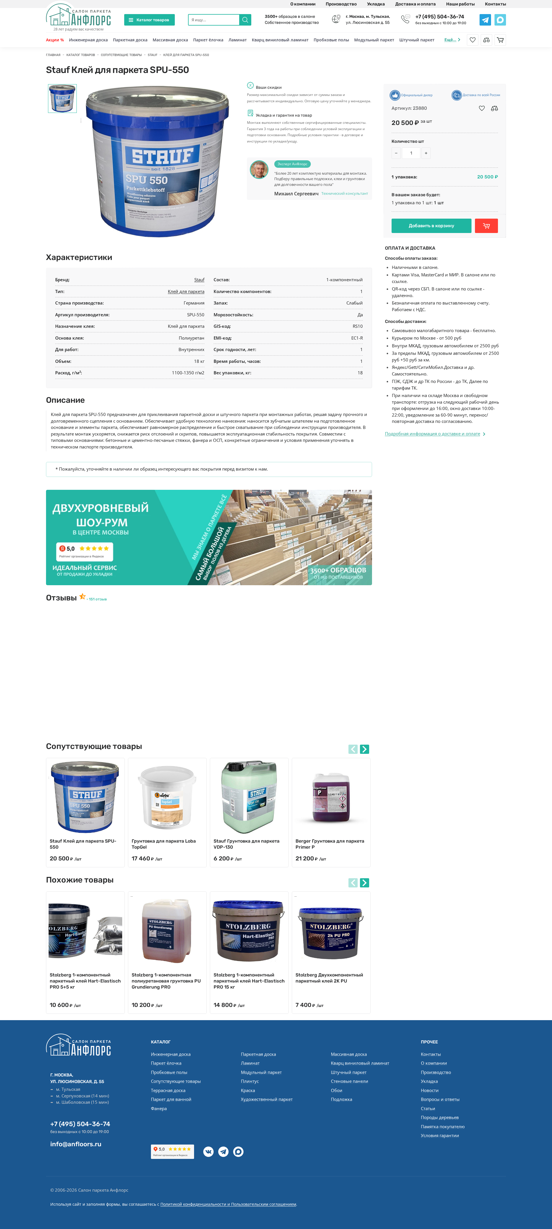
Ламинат (238, 40)
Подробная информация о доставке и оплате (432, 433)
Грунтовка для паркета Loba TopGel (164, 844)
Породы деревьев (440, 1117)
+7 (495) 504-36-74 (439, 17)
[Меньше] (396, 153)
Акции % (55, 40)
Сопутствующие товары (176, 1081)
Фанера (159, 1108)
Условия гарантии (440, 1135)
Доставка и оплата (415, 4)
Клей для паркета (186, 291)
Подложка (341, 1099)
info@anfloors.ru (75, 1144)
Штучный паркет (416, 40)
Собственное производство (292, 22)
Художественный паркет (267, 1099)
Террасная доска (168, 1090)
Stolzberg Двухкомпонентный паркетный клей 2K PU (329, 978)
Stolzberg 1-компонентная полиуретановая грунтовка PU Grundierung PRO (166, 981)
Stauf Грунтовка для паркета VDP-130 (246, 844)
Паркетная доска (130, 40)
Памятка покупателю (443, 1126)
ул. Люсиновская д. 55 (368, 19)
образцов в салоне (290, 16)
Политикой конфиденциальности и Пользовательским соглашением (228, 1204)
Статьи (428, 1108)
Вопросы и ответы (440, 1099)
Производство (341, 4)
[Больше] (426, 153)
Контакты (495, 4)
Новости (430, 1090)
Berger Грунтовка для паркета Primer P (330, 844)
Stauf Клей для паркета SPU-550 (83, 844)
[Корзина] (500, 40)
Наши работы (460, 4)
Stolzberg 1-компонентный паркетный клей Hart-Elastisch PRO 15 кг (249, 981)
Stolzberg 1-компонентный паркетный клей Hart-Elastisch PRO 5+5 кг (85, 981)
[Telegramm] (223, 1151)
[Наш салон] (209, 537)
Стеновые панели (349, 1081)
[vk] (208, 1151)
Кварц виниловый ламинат (280, 40)
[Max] (238, 1151)
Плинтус (250, 1081)
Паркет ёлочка (208, 40)
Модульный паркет (374, 40)
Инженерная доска (88, 40)
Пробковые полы (331, 40)
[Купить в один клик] (486, 226)
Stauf (199, 279)
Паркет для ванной (171, 1099)
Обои (336, 1090)
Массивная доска (170, 40)
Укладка (376, 4)
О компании (302, 4)
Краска (248, 1090)
